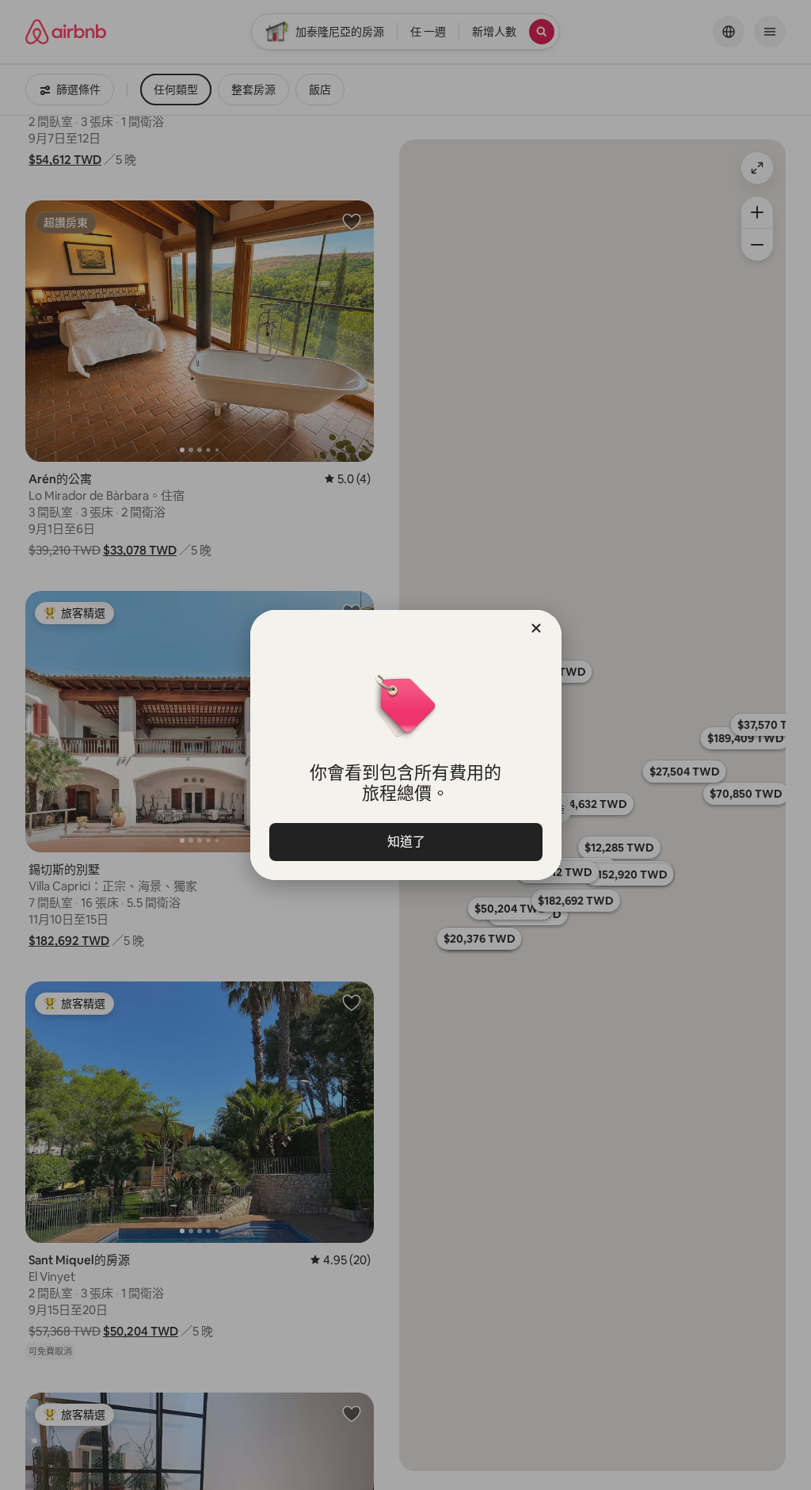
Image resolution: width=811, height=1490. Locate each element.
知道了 (405, 841)
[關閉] (536, 628)
